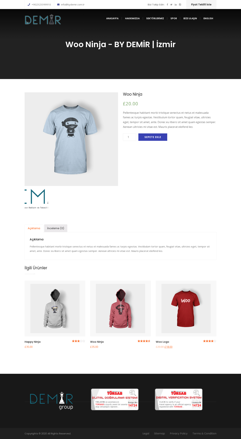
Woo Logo (162, 342)
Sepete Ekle (152, 137)
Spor (174, 18)
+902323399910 (41, 4)
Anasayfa (112, 18)
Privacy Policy (179, 433)
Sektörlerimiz (155, 18)
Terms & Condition (204, 433)
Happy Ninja (32, 342)
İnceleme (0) (55, 228)
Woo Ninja (97, 342)
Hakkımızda (132, 18)
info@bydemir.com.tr (73, 4)
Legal (145, 433)
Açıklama (34, 228)
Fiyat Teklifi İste (201, 4)
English (208, 18)
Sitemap (159, 433)
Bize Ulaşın (190, 18)
